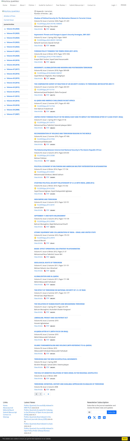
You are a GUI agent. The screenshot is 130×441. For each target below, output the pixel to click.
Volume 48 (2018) (13, 65)
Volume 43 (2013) (13, 87)
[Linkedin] (99, 418)
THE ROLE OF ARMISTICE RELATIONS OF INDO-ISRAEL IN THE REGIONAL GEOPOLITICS (66, 373)
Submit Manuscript (76, 5)
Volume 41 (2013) (13, 96)
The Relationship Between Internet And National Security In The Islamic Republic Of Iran (67, 150)
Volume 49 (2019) (13, 60)
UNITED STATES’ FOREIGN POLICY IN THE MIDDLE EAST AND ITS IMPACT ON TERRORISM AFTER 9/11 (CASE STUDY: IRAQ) (78, 117)
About (22, 5)
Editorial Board (8, 410)
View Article (38, 29)
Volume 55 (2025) (13, 33)
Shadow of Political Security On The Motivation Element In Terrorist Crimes (62, 18)
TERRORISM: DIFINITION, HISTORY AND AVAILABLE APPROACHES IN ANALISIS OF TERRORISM (69, 384)
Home (5, 5)
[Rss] (104, 418)
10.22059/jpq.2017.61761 (46, 90)
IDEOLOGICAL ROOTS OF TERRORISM (48, 263)
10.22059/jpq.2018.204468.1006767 (49, 73)
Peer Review (60, 5)
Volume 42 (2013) (13, 92)
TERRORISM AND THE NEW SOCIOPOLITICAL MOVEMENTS (55, 359)
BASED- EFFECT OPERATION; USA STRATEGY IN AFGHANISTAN (57, 249)
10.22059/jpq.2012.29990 (46, 221)
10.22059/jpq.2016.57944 (46, 139)
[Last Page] (48, 394)
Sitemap (6, 417)
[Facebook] (89, 418)
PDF (50, 29)
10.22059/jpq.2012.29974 (46, 238)
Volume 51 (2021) (13, 51)
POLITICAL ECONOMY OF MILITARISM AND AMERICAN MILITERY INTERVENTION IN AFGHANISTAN (70, 166)
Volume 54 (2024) (13, 38)
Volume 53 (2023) (13, 42)
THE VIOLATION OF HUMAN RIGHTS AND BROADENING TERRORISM (59, 304)
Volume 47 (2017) (13, 69)
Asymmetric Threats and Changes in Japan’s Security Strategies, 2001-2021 (62, 35)
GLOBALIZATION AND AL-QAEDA (46, 276)
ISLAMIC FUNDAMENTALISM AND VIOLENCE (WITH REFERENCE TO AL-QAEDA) (63, 345)
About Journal (8, 408)
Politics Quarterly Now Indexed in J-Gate (38, 424)
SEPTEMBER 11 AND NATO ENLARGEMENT (49, 216)
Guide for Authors (45, 5)
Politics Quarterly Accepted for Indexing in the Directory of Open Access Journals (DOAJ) (38, 412)
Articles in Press (9, 16)
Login (114, 5)
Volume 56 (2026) (13, 29)
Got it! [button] (124, 438)
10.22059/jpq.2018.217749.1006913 (49, 57)
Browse (13, 5)
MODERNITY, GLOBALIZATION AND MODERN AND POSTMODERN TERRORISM (63, 68)
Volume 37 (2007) (13, 114)
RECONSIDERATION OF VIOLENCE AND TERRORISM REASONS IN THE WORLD (62, 133)
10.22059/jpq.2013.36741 (46, 205)
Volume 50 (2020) (13, 56)
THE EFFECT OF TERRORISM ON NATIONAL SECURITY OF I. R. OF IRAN (60, 290)
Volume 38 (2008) (13, 110)
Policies (32, 5)
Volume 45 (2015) (13, 78)
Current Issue (9, 20)
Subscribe (111, 412)
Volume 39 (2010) (13, 105)
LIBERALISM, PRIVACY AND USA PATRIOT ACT (51, 318)
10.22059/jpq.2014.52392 (46, 188)
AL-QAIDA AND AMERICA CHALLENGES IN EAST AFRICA (54, 100)
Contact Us (91, 5)
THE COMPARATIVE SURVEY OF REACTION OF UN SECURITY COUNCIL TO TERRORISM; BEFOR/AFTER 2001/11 (74, 84)
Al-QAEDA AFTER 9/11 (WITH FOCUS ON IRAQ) (51, 331)
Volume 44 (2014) (13, 83)
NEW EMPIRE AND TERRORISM (45, 199)
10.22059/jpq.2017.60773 (46, 122)
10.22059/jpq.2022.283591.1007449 (49, 40)
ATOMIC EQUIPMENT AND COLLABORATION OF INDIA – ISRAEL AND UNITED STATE (65, 232)
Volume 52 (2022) (13, 47)
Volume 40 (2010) (13, 101)
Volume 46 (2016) (13, 74)
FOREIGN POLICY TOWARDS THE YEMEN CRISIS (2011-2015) (56, 51)
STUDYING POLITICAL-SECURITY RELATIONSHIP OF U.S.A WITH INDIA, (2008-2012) (64, 183)
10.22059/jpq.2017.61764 (46, 106)
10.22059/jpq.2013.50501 (46, 172)
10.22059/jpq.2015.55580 (46, 155)
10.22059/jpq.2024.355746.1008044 (49, 24)
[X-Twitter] (94, 418)
